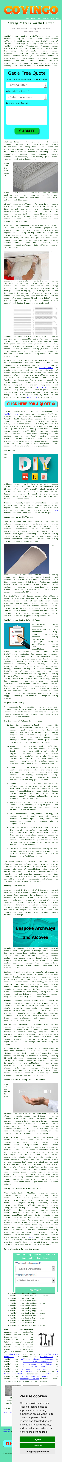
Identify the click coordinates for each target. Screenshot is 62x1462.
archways (49, 982)
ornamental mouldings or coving (20, 44)
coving (46, 46)
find (13, 1193)
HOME (27, 18)
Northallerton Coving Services (21, 1249)
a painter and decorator (37, 1369)
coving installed (13, 1218)
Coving (40, 149)
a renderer (46, 1357)
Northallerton (11, 414)
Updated (6, 1431)
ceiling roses (11, 248)
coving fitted (47, 56)
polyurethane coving (40, 714)
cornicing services (29, 1379)
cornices (50, 245)
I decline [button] (37, 1445)
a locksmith (48, 1374)
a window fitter (12, 1354)
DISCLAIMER (55, 18)
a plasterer (27, 1371)
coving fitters (48, 436)
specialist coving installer (18, 281)
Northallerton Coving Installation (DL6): (28, 36)
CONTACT (46, 18)
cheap (29, 344)
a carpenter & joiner (37, 1364)
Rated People (46, 368)
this (56, 510)
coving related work (45, 686)
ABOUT (39, 18)
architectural (23, 1051)
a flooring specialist (37, 1367)
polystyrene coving (29, 684)
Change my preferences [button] (37, 1451)
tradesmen (42, 1381)
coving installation (26, 1240)
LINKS (33, 18)
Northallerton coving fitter (32, 211)
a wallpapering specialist (37, 1376)
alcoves (31, 1013)
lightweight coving (42, 642)
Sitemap (6, 1429)
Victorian (52, 195)
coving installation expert (44, 225)
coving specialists (14, 431)
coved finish (40, 219)
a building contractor (37, 1362)
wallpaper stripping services (37, 1359)
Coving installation (15, 411)
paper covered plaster (44, 154)
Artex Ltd (32, 397)
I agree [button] (37, 1439)
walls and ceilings (13, 149)
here (31, 1237)
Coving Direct (41, 387)
